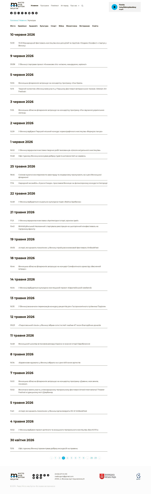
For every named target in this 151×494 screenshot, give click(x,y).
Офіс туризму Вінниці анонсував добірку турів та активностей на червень (52, 156)
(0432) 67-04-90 (61, 474)
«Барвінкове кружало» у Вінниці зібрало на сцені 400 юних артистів (49, 363)
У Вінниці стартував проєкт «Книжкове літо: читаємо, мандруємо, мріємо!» (52, 64)
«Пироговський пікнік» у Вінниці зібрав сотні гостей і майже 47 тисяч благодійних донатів (59, 325)
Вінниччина (71, 26)
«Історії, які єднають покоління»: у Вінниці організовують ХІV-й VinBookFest (52, 411)
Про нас (73, 6)
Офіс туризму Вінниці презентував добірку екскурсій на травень (48, 448)
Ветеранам (85, 26)
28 (91, 458)
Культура (44, 26)
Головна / (14, 20)
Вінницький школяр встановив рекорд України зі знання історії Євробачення (54, 344)
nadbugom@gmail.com (64, 476)
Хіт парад (64, 6)
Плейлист (55, 6)
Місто (13, 26)
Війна (61, 26)
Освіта (95, 26)
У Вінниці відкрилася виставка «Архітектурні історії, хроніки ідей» (48, 221)
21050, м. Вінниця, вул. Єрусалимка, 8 (69, 479)
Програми (44, 6)
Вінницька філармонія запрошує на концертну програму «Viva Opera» (50, 83)
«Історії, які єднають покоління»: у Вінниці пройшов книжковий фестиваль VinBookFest (58, 248)
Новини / (23, 20)
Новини (34, 6)
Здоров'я (33, 26)
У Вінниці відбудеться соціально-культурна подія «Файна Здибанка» (49, 202)
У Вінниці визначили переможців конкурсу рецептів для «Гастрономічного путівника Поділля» (62, 306)
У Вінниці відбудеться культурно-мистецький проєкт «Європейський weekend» (55, 288)
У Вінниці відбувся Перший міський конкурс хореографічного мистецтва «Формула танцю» (60, 131)
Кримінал (22, 26)
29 (96, 458)
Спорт (53, 26)
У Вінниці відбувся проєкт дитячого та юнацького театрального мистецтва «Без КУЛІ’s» (58, 430)
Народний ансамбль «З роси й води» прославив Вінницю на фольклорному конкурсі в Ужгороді (62, 183)
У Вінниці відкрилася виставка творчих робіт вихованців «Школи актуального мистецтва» (59, 150)
